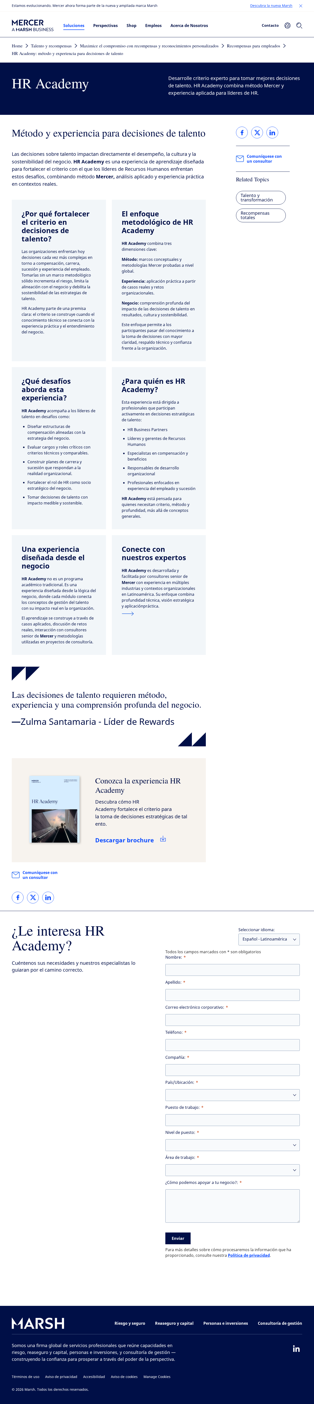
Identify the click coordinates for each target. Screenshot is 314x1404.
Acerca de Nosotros (189, 25)
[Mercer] (32, 25)
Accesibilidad (94, 1376)
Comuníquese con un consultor (40, 875)
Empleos (153, 25)
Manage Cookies (157, 1376)
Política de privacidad (249, 1255)
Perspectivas (105, 25)
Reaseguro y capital (174, 1323)
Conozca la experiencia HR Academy (138, 785)
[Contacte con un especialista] (159, 613)
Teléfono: (174, 1032)
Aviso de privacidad (61, 1376)
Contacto (270, 25)
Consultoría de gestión (280, 1323)
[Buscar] (299, 25)
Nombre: (173, 957)
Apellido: (173, 982)
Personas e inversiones (225, 1323)
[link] (17, 897)
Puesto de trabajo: (182, 1107)
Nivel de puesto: (180, 1132)
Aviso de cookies (124, 1376)
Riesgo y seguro (130, 1323)
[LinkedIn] (296, 1348)
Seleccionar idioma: (256, 930)
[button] (301, 6)
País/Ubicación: (179, 1082)
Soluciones (73, 25)
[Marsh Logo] (38, 1324)
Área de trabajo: (180, 1157)
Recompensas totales (255, 215)
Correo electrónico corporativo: (194, 1007)
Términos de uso (25, 1376)
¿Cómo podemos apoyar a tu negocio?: (201, 1182)
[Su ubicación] (287, 25)
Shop (131, 25)
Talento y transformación (257, 197)
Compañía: (175, 1057)
